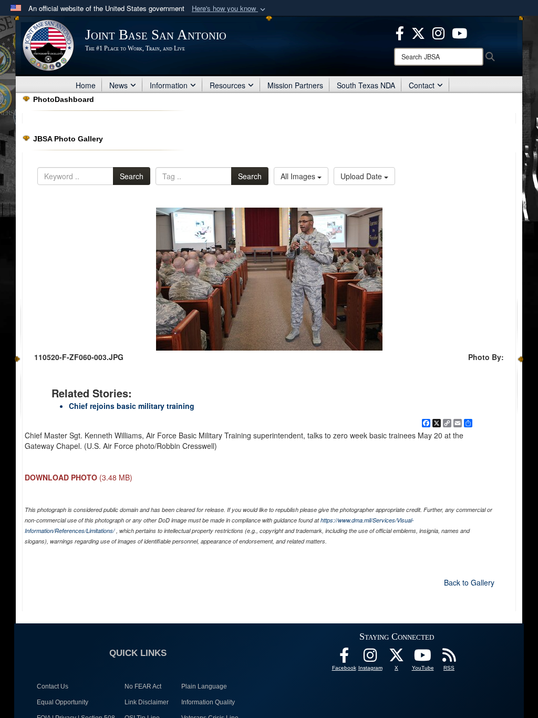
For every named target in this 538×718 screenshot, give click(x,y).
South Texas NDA (366, 85)
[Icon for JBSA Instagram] (370, 658)
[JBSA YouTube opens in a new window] (459, 32)
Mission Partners (295, 85)
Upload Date (362, 176)
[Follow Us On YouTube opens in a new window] (423, 658)
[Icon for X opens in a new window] (418, 32)
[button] (229, 8)
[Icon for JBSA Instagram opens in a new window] (438, 32)
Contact (421, 85)
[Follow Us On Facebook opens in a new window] (344, 658)
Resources (227, 85)
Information (169, 85)
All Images (299, 176)
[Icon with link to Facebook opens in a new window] (400, 32)
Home (86, 85)
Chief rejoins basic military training (131, 406)
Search (131, 176)
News (118, 85)
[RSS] (449, 658)
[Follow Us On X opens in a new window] (397, 658)
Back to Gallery (469, 582)
